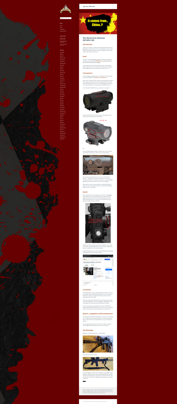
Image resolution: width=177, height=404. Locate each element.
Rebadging (94, 392)
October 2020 (62, 94)
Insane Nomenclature (101, 391)
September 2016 (63, 127)
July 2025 (61, 67)
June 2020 (61, 100)
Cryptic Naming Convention (104, 390)
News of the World (63, 44)
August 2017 (62, 114)
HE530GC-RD (88, 391)
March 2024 (62, 78)
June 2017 (61, 118)
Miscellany (105, 389)
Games (61, 27)
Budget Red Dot (90, 390)
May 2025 (61, 68)
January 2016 (62, 131)
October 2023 (62, 79)
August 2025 (62, 65)
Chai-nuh (94, 390)
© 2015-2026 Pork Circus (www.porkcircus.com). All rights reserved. (95, 401)
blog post (110, 195)
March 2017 (62, 122)
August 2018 (62, 109)
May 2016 (61, 129)
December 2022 (62, 85)
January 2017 (62, 126)
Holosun (92, 391)
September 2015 (63, 137)
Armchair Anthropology (99, 389)
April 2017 (62, 120)
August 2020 (62, 96)
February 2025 (62, 72)
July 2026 (61, 54)
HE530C (110, 390)
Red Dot (98, 392)
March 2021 (62, 92)
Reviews (84, 390)
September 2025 (63, 63)
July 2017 (61, 116)
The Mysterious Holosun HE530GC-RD (94, 39)
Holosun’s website (91, 76)
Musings (109, 389)
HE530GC (84, 391)
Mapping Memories (63, 41)
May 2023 (61, 81)
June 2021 (61, 89)
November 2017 (63, 113)
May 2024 (61, 76)
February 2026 (62, 57)
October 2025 (62, 61)
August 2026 (62, 52)
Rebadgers (90, 392)
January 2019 (62, 107)
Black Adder (85, 49)
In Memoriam (62, 29)
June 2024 (61, 74)
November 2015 (63, 133)
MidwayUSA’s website (95, 59)
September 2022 (63, 87)
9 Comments (103, 392)
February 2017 (62, 124)
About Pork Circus (63, 31)
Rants (112, 389)
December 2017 (62, 111)
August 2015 (62, 138)
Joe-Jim (92, 389)
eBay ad (111, 251)
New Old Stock (85, 392)
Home (61, 25)
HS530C (95, 391)
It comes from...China (109, 391)
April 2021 (62, 91)
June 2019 (61, 102)
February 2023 (62, 83)
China (98, 390)
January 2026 (62, 59)
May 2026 (61, 56)
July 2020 (61, 98)
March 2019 (62, 105)
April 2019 (62, 103)
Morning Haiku (62, 38)
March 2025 (62, 70)
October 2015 (62, 135)
